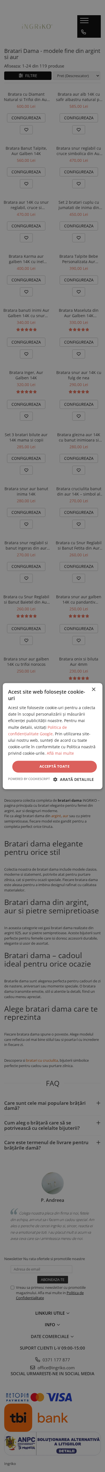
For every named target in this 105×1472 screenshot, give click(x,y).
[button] (73, 779)
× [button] (93, 689)
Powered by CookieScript (29, 779)
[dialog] (52, 736)
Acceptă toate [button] (54, 766)
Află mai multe (60, 753)
